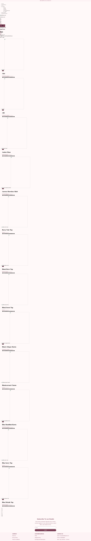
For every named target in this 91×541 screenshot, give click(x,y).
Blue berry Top (7, 463)
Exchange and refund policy (40, 539)
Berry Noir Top (7, 230)
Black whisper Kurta (9, 347)
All (0, 35)
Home (1, 29)
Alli (3, 113)
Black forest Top (7, 307)
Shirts (5, 8)
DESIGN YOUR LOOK (4, 13)
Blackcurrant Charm (9, 385)
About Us (14, 535)
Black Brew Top (7, 269)
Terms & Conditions (16, 539)
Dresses (5, 9)
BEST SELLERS (4, 12)
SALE (2, 5)
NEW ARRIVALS (4, 4)
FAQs (36, 535)
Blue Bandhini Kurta (9, 424)
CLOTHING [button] (3, 6)
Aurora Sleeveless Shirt (10, 191)
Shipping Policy (38, 537)
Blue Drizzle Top (7, 502)
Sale (5, 35)
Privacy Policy (15, 537)
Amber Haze (6, 152)
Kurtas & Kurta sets (7, 10)
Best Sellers (3, 35)
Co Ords (5, 11)
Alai (3, 73)
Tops (5, 7)
